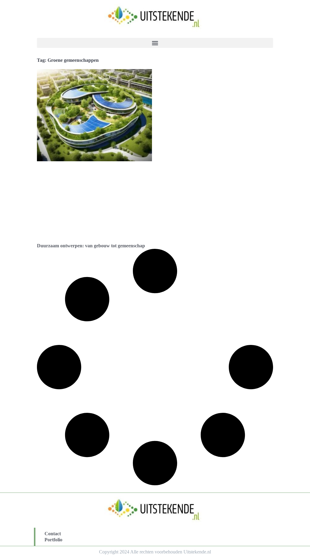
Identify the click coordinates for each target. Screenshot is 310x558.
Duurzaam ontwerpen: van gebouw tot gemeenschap (91, 245)
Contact (53, 533)
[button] (155, 43)
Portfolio (53, 539)
